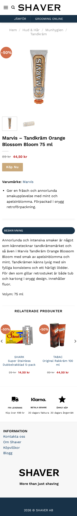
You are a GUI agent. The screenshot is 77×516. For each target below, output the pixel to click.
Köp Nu (12, 167)
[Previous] (9, 77)
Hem (13, 30)
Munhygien (54, 30)
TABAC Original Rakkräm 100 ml (58, 360)
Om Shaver (12, 442)
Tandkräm (38, 34)
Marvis (28, 182)
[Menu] (5, 7)
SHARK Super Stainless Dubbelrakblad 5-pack (19, 360)
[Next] (68, 77)
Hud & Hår (31, 30)
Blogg (7, 453)
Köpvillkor (11, 448)
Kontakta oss (14, 436)
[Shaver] (39, 7)
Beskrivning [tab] (13, 230)
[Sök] (13, 7)
